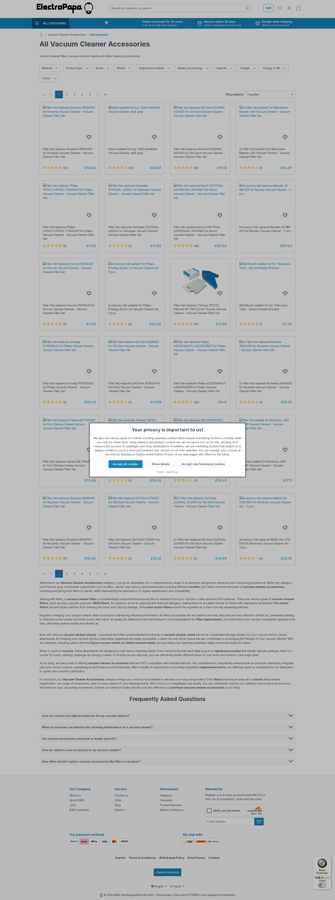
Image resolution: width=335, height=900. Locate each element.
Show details (161, 464)
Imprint (160, 471)
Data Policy (172, 471)
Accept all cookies (125, 464)
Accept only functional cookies (203, 464)
